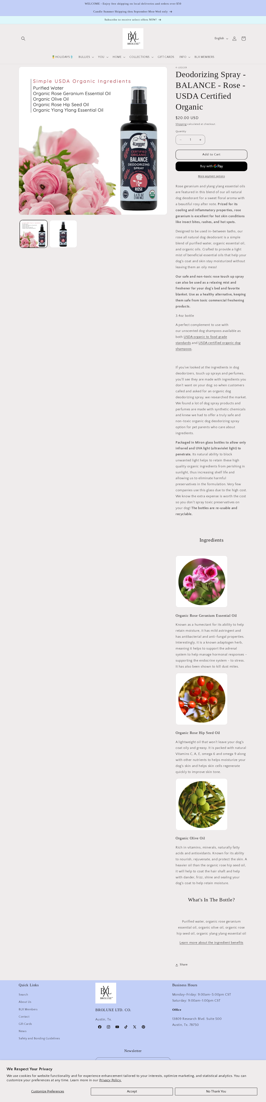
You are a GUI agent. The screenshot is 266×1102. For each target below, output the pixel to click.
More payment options (211, 176)
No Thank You (216, 1091)
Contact (24, 1016)
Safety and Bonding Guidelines (39, 1038)
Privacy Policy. (110, 1080)
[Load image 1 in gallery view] (33, 234)
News (22, 1031)
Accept (132, 1091)
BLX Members (28, 1009)
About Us (25, 1002)
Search (23, 994)
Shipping (181, 124)
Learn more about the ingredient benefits (211, 943)
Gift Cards (25, 1024)
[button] (23, 38)
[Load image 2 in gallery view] (63, 234)
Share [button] (184, 965)
